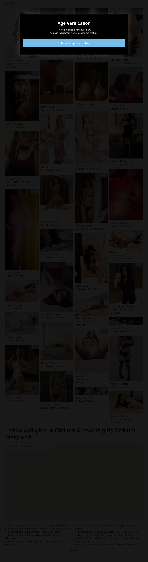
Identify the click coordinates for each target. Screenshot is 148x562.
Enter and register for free (74, 43)
